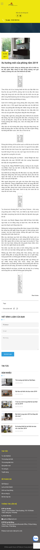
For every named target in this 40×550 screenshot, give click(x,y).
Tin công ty (5, 469)
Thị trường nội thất (7, 459)
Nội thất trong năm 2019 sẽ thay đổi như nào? (26, 415)
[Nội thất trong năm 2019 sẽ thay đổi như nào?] (6, 416)
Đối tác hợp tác (6, 497)
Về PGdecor (5, 484)
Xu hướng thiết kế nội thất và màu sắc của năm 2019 (25, 427)
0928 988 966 (15, 20)
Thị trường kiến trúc (7, 462)
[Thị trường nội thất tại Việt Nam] (6, 382)
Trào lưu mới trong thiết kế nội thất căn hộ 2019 (26, 403)
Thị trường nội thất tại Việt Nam (25, 380)
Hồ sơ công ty (6, 493)
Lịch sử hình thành (7, 487)
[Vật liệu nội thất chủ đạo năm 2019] (6, 393)
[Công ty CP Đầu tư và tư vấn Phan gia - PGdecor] (11, 4)
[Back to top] (34, 544)
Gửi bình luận (8, 354)
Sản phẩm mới (6, 465)
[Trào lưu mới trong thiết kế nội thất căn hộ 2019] (6, 404)
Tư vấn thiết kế (6, 456)
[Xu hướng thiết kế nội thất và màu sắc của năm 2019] (6, 429)
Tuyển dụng (5, 472)
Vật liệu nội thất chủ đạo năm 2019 (26, 391)
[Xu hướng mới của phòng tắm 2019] (15, 48)
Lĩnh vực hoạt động (7, 490)
